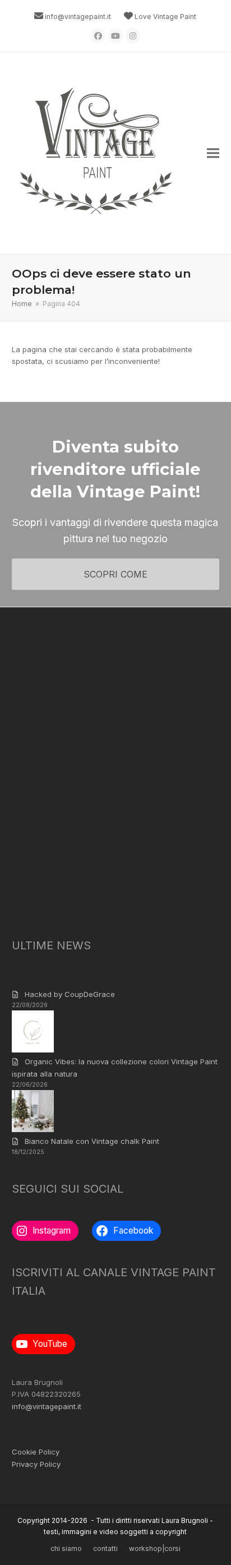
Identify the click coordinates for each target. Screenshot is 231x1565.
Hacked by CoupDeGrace (70, 994)
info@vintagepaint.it (78, 16)
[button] (213, 153)
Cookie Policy (35, 1451)
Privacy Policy (36, 1464)
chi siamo (66, 1548)
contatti (105, 1548)
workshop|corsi (155, 1548)
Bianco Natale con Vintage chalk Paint (92, 1141)
